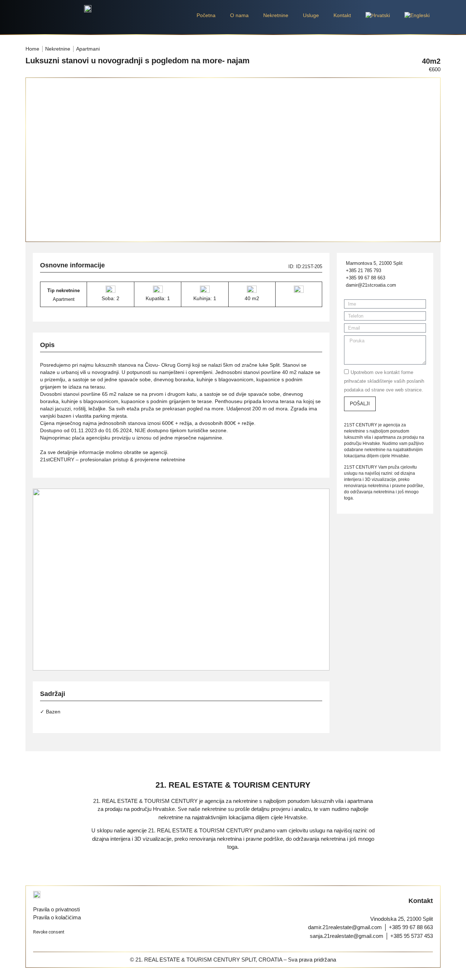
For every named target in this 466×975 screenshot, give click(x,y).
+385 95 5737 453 (411, 936)
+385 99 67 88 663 (411, 927)
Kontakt (342, 15)
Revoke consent (48, 932)
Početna (206, 15)
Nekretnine (275, 15)
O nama (239, 15)
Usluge (311, 15)
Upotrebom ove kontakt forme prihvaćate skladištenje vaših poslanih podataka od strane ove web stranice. (384, 381)
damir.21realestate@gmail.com (345, 927)
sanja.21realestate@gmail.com (346, 936)
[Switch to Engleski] (417, 15)
